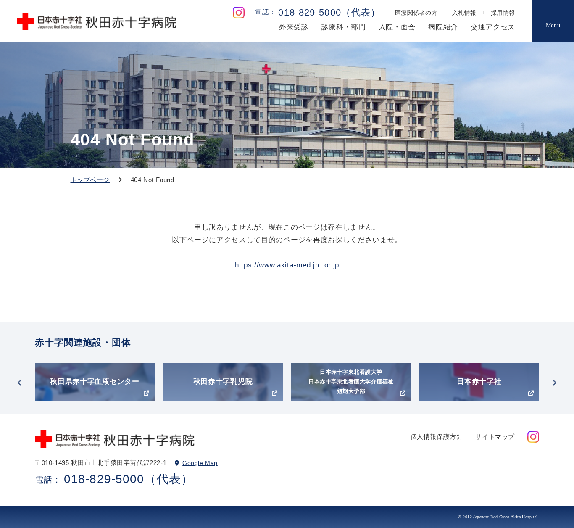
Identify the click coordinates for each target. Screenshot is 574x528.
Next (554, 383)
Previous (20, 383)
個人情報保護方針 (437, 436)
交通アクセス (493, 27)
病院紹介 (443, 27)
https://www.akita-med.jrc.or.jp (287, 265)
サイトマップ (495, 436)
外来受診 (294, 27)
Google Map (200, 462)
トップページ (90, 179)
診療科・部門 (343, 27)
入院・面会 (397, 27)
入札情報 (464, 12)
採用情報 (503, 12)
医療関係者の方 (416, 12)
